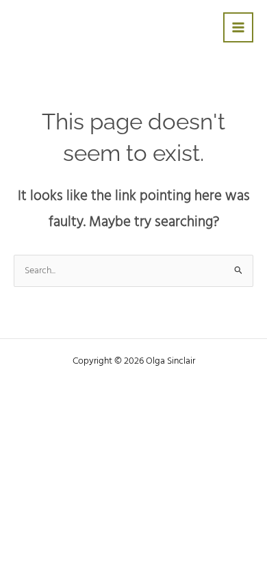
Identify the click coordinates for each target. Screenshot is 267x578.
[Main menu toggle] (238, 27)
